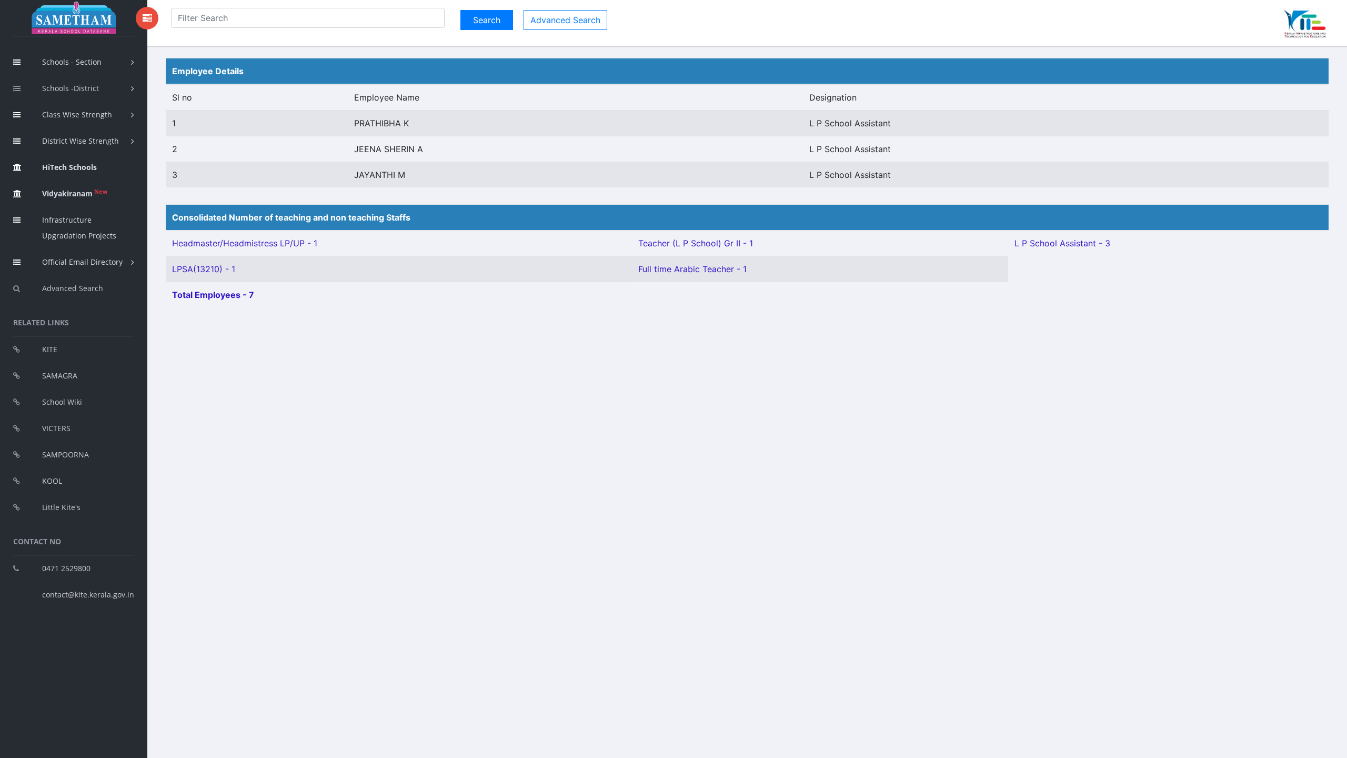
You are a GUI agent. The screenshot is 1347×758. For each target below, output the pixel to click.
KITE (49, 349)
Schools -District (70, 88)
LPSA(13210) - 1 (203, 269)
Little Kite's (61, 507)
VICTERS (56, 428)
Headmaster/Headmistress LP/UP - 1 (244, 243)
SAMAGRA (59, 376)
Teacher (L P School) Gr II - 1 (695, 243)
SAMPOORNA (65, 455)
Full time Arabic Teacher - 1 (692, 269)
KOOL (52, 481)
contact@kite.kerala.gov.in (88, 595)
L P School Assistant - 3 (1062, 243)
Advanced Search (72, 288)
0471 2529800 (66, 568)
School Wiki (62, 402)
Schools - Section (72, 62)
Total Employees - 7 (213, 295)
